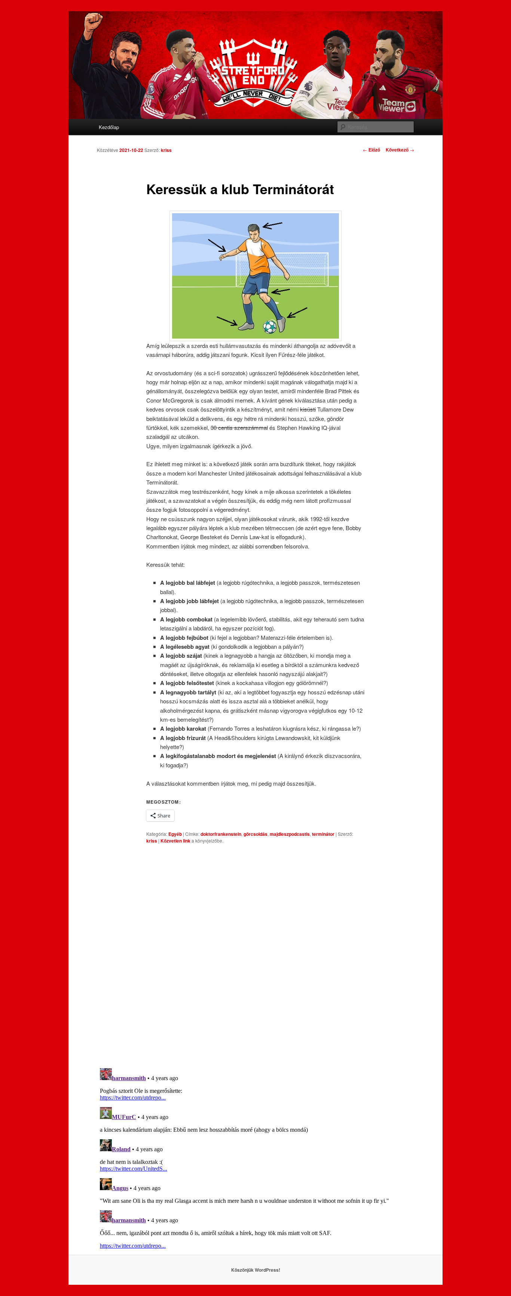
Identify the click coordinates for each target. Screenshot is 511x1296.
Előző (371, 149)
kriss (166, 150)
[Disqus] (255, 955)
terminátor (323, 834)
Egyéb (175, 834)
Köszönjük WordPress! (255, 1269)
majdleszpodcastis (290, 834)
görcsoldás (255, 834)
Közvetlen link (176, 840)
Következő (400, 149)
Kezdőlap (109, 127)
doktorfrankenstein (221, 834)
